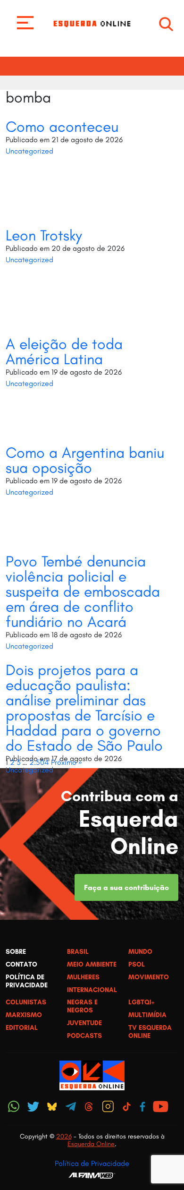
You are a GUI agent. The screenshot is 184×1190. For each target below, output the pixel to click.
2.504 (39, 762)
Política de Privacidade (92, 1163)
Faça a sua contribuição (126, 887)
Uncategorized (29, 150)
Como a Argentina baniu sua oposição (85, 460)
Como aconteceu (62, 127)
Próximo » (66, 762)
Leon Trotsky (44, 235)
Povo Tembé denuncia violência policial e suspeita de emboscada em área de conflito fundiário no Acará (83, 591)
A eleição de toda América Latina (64, 351)
